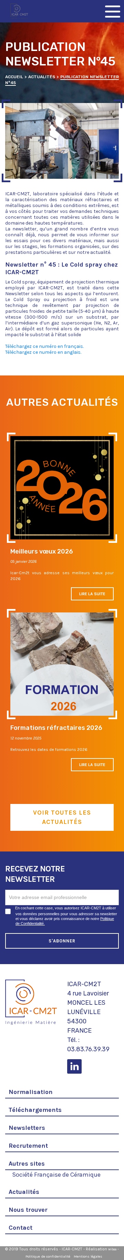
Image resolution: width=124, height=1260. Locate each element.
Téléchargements (35, 1110)
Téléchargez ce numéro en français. (44, 346)
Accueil (14, 76)
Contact (20, 1227)
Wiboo (112, 1249)
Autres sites (27, 1163)
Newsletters (27, 1128)
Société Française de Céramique (56, 1174)
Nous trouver (28, 1209)
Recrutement (28, 1145)
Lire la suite (92, 593)
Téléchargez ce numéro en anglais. (43, 352)
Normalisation (31, 1092)
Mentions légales (88, 1256)
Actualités (41, 76)
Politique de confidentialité (47, 1256)
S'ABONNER (62, 940)
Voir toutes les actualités (62, 817)
